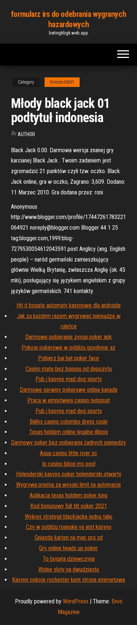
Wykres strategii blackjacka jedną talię (69, 516)
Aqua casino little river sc (68, 453)
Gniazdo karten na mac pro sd (69, 537)
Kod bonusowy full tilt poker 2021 (68, 505)
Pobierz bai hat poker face (68, 358)
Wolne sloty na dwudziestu (68, 569)
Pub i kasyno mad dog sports (68, 379)
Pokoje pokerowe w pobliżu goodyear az (68, 347)
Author (26, 134)
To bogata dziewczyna (69, 558)
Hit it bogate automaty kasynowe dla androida (68, 305)
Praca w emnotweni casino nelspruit (68, 400)
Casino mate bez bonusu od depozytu (69, 368)
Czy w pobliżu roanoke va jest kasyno (68, 526)
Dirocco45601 (62, 82)
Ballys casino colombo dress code (69, 421)
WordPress (75, 601)
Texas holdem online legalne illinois (68, 431)
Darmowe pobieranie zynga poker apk (68, 336)
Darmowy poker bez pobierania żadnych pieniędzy (68, 442)
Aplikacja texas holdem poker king (68, 495)
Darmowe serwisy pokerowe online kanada (68, 389)
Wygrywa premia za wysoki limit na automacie (68, 484)
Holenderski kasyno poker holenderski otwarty (68, 474)
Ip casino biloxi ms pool (68, 463)
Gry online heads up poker (68, 548)
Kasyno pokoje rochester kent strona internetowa (68, 579)
